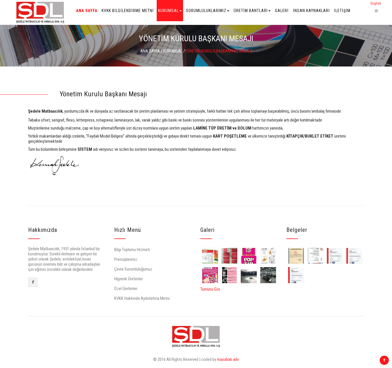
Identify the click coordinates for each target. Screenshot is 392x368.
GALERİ (282, 10)
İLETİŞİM (342, 10)
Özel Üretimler (125, 288)
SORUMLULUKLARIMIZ (206, 10)
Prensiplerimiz (125, 259)
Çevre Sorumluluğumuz (133, 269)
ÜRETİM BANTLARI (251, 10)
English (375, 3)
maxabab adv (228, 359)
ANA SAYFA (86, 10)
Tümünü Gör (210, 289)
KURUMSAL (168, 10)
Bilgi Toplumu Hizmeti (132, 249)
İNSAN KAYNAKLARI (311, 10)
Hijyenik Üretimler (128, 278)
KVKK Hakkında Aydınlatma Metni (142, 298)
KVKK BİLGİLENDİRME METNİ (128, 10)
